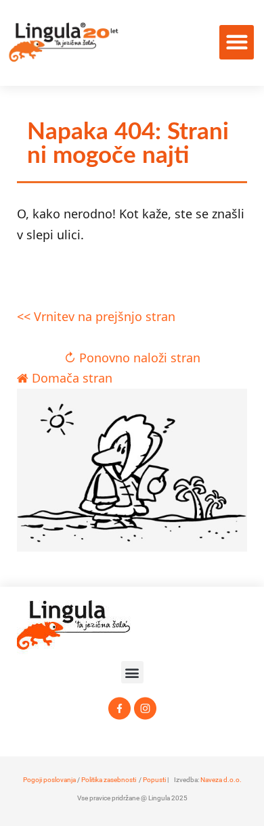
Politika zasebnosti (108, 779)
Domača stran (70, 378)
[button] (236, 42)
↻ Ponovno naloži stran (132, 357)
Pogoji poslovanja (49, 779)
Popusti (154, 779)
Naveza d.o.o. (221, 779)
